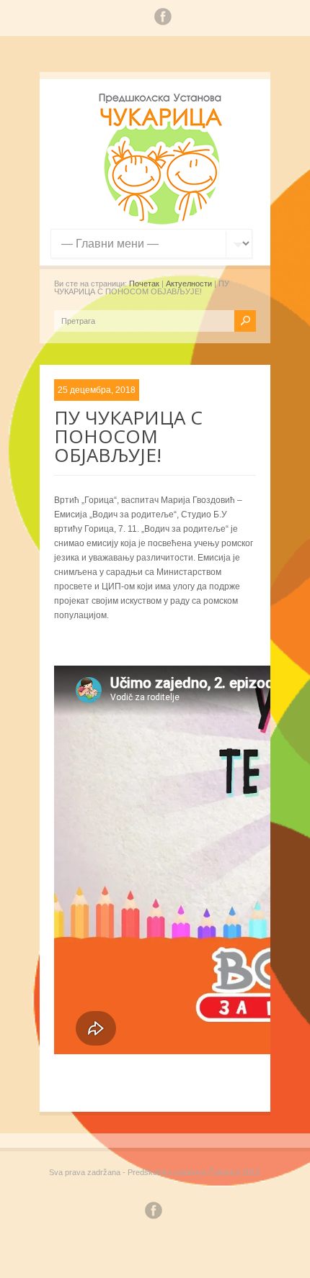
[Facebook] (163, 19)
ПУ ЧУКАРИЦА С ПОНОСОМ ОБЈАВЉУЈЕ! (128, 436)
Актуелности (189, 283)
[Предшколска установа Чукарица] (162, 222)
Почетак (144, 283)
